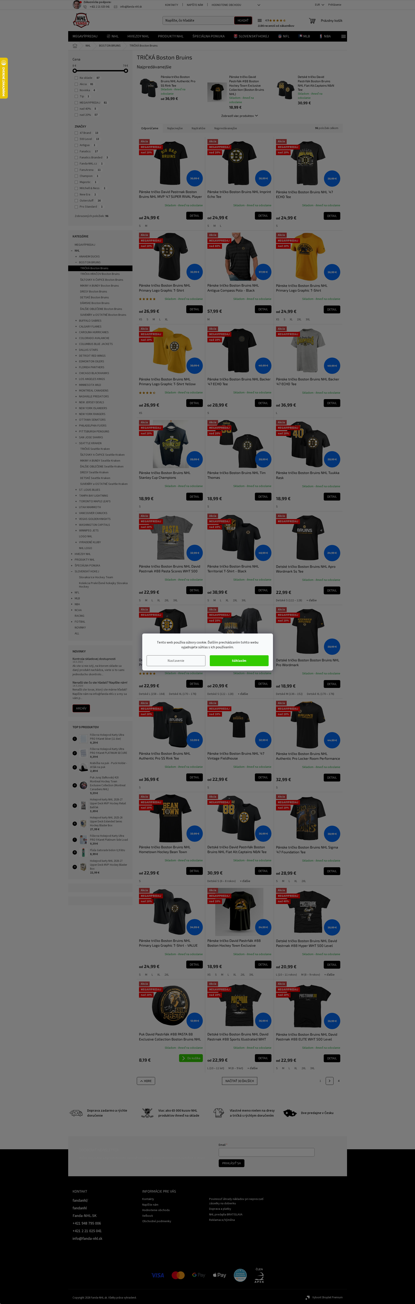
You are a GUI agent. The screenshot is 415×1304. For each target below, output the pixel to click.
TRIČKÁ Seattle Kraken (95, 449)
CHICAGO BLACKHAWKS (94, 373)
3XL (308, 319)
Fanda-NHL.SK (85, 1215)
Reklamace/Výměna (222, 1220)
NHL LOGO (85, 548)
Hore (148, 1081)
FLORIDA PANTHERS (91, 367)
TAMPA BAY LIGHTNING (93, 496)
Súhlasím (239, 660)
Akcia (86, 84)
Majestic (88, 182)
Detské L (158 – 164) (152, 694)
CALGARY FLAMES (90, 326)
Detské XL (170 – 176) (182, 694)
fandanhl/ (80, 1200)
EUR (318, 5)
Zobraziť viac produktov (237, 116)
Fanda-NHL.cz (91, 163)
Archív (81, 708)
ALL (77, 633)
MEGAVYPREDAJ (93, 103)
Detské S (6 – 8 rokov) (221, 881)
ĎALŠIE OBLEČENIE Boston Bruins (101, 309)
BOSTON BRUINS (90, 262)
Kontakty (171, 5)
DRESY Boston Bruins (93, 291)
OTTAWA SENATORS (92, 420)
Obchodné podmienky (156, 1221)
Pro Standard (91, 207)
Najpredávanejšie (225, 128)
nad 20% (89, 115)
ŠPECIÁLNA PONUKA (87, 565)
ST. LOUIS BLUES (89, 490)
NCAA (78, 610)
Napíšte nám (195, 5)
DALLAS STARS (88, 350)
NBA (77, 604)
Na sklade (90, 78)
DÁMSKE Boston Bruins (95, 303)
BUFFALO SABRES (90, 321)
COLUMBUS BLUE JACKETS (96, 344)
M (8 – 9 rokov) (310, 975)
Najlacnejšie (175, 128)
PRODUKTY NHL (85, 560)
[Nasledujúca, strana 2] (330, 1081)
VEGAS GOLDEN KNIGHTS (95, 519)
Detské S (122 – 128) (289, 600)
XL (166, 319)
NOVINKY (80, 627)
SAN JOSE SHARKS (91, 437)
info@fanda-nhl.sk (87, 1238)
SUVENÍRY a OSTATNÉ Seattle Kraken (104, 484)
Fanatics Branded (94, 157)
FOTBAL (80, 622)
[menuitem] (85, 36)
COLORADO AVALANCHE (94, 338)
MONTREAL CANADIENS (93, 390)
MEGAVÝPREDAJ (85, 245)
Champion (89, 176)
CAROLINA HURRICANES (94, 332)
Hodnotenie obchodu (226, 5)
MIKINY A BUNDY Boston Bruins (99, 286)
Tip (84, 96)
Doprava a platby (220, 1209)
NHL (77, 251)
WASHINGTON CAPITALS (94, 525)
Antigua (87, 145)
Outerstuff (90, 200)
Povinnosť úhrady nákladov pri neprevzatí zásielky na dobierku (236, 1201)
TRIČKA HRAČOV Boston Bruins (100, 274)
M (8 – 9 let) (236, 1068)
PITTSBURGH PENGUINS (94, 431)
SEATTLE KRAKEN (90, 443)
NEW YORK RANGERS (92, 414)
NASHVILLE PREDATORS (94, 396)
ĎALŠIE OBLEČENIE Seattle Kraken (102, 466)
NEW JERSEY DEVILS (91, 402)
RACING (79, 616)
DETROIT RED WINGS (92, 356)
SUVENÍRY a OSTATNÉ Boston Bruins (103, 315)
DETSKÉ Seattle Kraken (95, 478)
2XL (299, 319)
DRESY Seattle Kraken (94, 472)
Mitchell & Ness (92, 188)
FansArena (90, 170)
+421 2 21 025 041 (87, 1231)
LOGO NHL (85, 536)
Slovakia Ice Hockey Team (96, 577)
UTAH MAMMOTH (90, 507)
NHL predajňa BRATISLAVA (225, 1214)
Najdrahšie (198, 128)
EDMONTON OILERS (91, 361)
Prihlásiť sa (231, 1163)
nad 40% (88, 109)
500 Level (89, 139)
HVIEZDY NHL (83, 554)
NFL (77, 592)
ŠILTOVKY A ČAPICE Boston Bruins (101, 280)
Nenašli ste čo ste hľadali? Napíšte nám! (100, 682)
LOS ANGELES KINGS (92, 379)
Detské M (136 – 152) (289, 694)
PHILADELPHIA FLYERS (93, 425)
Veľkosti (147, 1216)
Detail (194, 215)
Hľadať (243, 20)
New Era (88, 194)
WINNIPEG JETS (89, 530)
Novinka (87, 90)
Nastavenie (176, 660)
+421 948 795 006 (87, 1223)
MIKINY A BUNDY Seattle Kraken (100, 461)
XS (140, 319)
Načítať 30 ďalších (239, 1081)
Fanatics (89, 151)
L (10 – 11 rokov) (286, 975)
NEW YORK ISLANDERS (93, 408)
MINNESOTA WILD (90, 385)
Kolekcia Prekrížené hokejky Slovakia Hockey (103, 585)
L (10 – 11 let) (215, 1068)
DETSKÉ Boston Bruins (94, 297)
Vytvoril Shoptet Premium (327, 1297)
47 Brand (89, 133)
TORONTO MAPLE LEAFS (95, 501)
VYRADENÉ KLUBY (90, 542)
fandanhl (80, 1208)
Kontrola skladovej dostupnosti (94, 658)
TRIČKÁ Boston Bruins (94, 268)
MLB (77, 598)
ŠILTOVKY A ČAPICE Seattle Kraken (102, 455)
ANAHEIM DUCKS (89, 256)
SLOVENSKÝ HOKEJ (87, 571)
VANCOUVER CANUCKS (93, 513)
